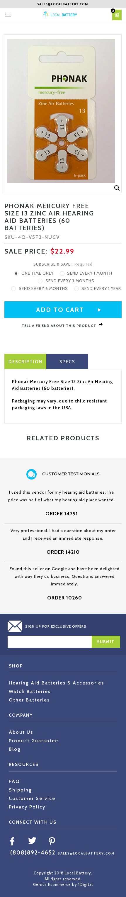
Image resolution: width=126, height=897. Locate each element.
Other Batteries (29, 700)
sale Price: (25, 251)
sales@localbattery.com (62, 4)
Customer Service (32, 798)
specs (67, 361)
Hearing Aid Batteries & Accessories (56, 683)
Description (25, 361)
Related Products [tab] (63, 438)
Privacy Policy (27, 807)
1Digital (85, 884)
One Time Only (37, 273)
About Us (21, 732)
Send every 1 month (89, 273)
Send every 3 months (69, 280)
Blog (15, 749)
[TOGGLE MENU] (8, 14)
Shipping (20, 790)
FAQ (14, 781)
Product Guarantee (33, 740)
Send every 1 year (101, 288)
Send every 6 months (43, 288)
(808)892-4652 (32, 852)
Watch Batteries (30, 691)
